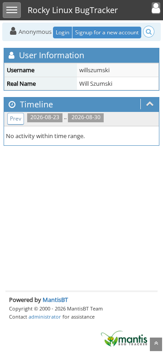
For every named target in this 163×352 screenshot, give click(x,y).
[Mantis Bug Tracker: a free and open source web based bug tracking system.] (124, 338)
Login (62, 32)
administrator (45, 316)
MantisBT (55, 300)
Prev (15, 118)
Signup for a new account (107, 32)
